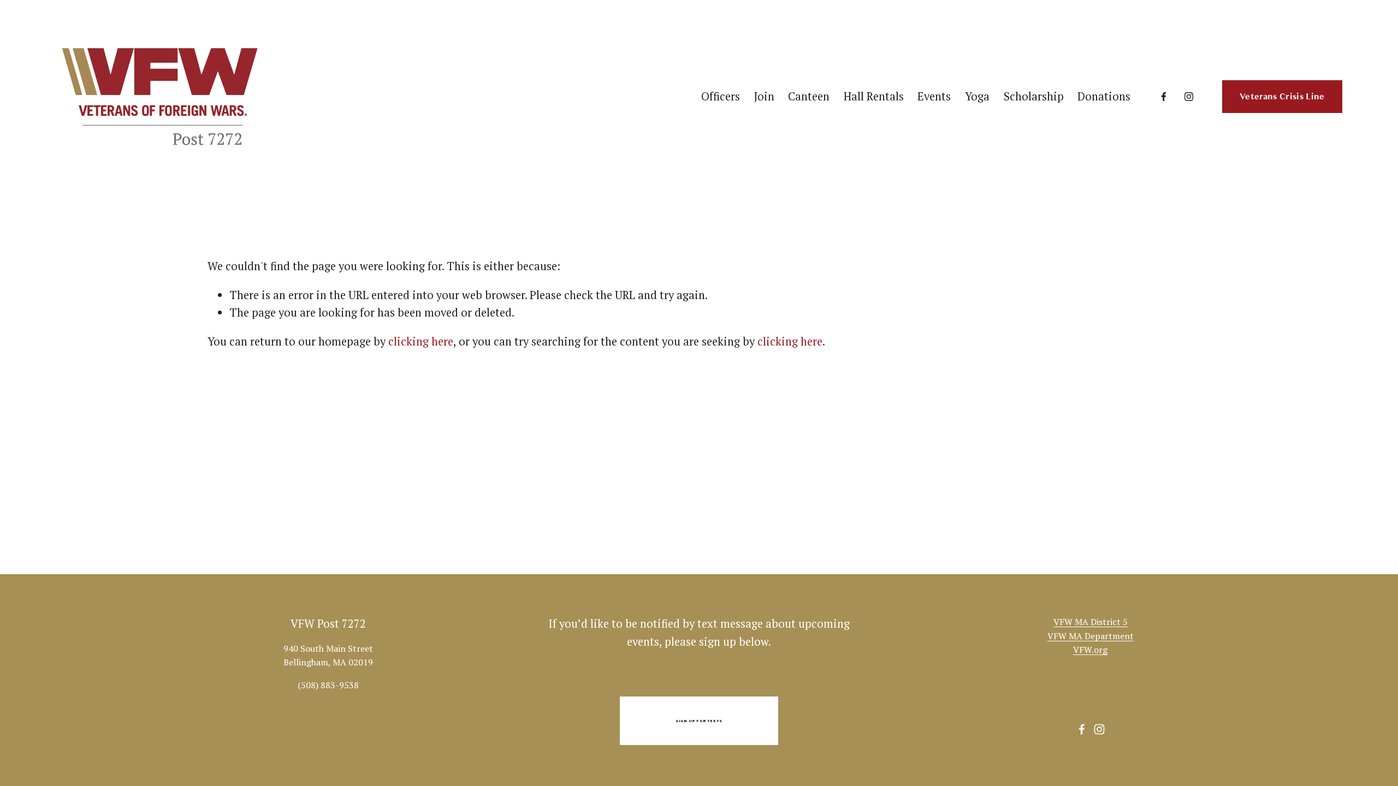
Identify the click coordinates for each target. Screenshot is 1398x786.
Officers (720, 96)
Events (934, 96)
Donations (1103, 96)
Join (764, 96)
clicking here (420, 341)
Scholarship (1034, 96)
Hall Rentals (874, 96)
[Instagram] (1188, 96)
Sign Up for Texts (699, 721)
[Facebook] (1163, 96)
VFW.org (1090, 650)
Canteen (809, 96)
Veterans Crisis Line (1282, 97)
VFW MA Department (1090, 636)
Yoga (977, 96)
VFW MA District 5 (1090, 622)
